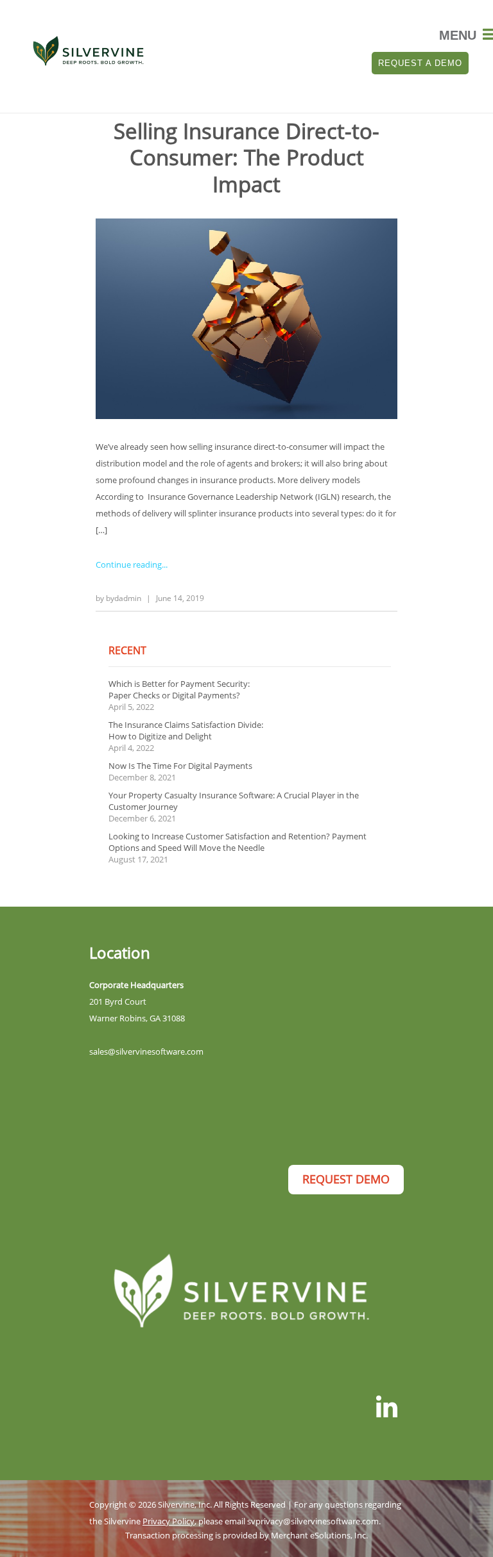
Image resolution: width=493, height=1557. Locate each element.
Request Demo (346, 1179)
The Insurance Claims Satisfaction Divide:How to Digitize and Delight (185, 730)
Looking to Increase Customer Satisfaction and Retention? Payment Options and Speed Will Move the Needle (237, 841)
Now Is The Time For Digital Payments (180, 765)
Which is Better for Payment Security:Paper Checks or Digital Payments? (179, 689)
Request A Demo (420, 63)
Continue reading (129, 564)
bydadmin (123, 598)
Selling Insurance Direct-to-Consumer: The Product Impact (246, 158)
